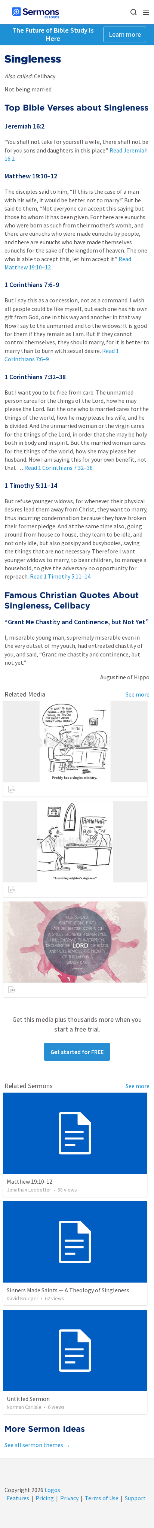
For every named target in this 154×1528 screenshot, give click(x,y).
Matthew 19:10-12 (29, 1181)
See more (138, 694)
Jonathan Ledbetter (29, 1189)
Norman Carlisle (24, 1407)
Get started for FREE (77, 1052)
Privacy (69, 1498)
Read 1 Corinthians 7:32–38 (58, 467)
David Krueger (22, 1298)
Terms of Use (101, 1498)
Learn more (125, 34)
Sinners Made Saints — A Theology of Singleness (68, 1290)
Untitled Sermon (28, 1398)
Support (135, 1498)
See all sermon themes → (37, 1445)
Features (18, 1498)
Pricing (45, 1498)
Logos (51, 1490)
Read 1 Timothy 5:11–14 (60, 576)
